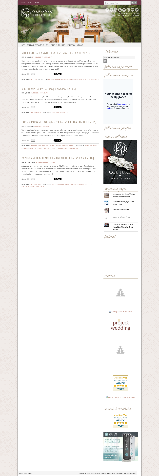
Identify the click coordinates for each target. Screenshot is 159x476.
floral (34, 148)
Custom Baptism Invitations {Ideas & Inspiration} (48, 89)
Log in (134, 473)
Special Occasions (92, 79)
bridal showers (91, 145)
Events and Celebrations (35, 45)
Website (30, 2)
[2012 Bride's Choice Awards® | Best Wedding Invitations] (120, 385)
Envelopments (78, 79)
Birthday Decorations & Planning (61, 145)
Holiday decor (49, 148)
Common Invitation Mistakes (121, 209)
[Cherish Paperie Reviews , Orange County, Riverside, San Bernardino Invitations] (120, 369)
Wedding (80, 45)
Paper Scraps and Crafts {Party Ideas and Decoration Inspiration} (58, 122)
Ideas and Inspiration (60, 112)
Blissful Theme (95, 473)
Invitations (71, 45)
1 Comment (45, 126)
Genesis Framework (107, 473)
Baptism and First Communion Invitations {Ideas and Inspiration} (57, 158)
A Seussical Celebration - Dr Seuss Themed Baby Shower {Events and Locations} (123, 226)
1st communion (54, 79)
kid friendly (77, 148)
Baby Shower (36, 145)
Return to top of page (25, 473)
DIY (47, 45)
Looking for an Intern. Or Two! (121, 217)
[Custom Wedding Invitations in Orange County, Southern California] (120, 377)
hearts (40, 148)
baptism (34, 79)
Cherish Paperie (42, 12)
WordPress (127, 473)
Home (23, 2)
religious (25, 187)
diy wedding (26, 148)
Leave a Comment (45, 57)
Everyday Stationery (58, 45)
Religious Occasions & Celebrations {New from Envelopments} (56, 53)
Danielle (35, 57)
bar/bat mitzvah (66, 79)
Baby (23, 45)
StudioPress (119, 473)
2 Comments (43, 93)
